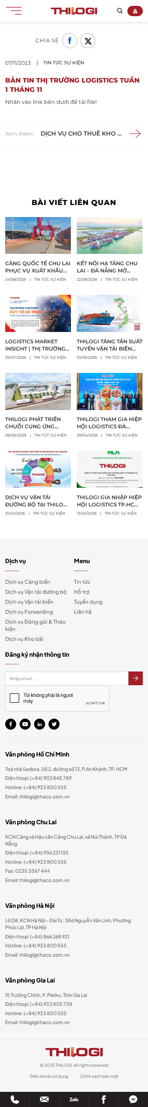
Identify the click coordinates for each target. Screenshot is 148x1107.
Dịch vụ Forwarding (29, 611)
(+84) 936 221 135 (49, 852)
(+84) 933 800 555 (45, 787)
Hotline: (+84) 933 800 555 (36, 1013)
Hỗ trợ (81, 591)
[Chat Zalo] (74, 1099)
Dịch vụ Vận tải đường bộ (36, 591)
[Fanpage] (103, 1099)
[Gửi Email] (44, 1099)
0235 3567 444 (32, 871)
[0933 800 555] (14, 1099)
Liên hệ (83, 611)
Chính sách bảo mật (99, 1076)
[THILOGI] (74, 11)
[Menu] (16, 10)
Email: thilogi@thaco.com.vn (37, 880)
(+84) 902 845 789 (51, 778)
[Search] (120, 11)
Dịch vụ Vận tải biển (29, 601)
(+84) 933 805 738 (51, 1004)
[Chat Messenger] (133, 1099)
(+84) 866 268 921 (49, 936)
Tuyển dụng (88, 601)
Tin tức (82, 581)
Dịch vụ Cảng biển (27, 581)
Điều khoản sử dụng (49, 1076)
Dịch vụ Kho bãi (24, 638)
